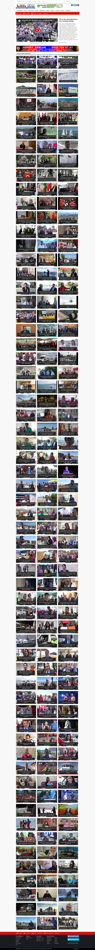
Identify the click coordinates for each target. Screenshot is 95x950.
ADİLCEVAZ (31, 10)
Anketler (39, 1)
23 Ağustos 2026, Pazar (20, 1)
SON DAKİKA (19, 10)
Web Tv (23, 16)
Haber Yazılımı (76, 948)
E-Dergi (34, 13)
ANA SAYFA (18, 16)
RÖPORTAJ (68, 10)
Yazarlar (40, 13)
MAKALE (62, 10)
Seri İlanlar (34, 1)
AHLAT (36, 10)
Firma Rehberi (28, 1)
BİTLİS (25, 10)
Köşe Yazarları (18, 943)
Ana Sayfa (19, 13)
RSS (16, 944)
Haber (27, 16)
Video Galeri (27, 13)
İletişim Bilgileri (28, 937)
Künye (43, 1)
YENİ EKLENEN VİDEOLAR (23, 53)
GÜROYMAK (42, 10)
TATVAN (57, 10)
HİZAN (47, 10)
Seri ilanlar (18, 939)
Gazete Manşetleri (49, 933)
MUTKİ (52, 10)
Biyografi (17, 941)
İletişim (46, 13)
